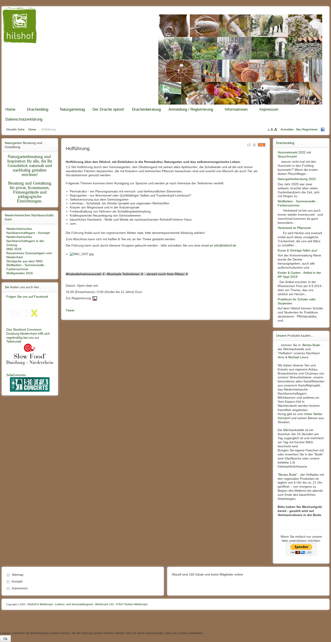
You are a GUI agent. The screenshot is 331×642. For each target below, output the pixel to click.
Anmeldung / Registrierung (190, 109)
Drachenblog (37, 109)
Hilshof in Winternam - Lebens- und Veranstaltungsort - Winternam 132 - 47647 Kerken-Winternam (76, 604)
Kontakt (17, 581)
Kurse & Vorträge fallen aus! (297, 250)
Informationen (236, 109)
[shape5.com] (165, 619)
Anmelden (288, 129)
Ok (5, 638)
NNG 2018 (13, 249)
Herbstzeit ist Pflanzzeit (294, 228)
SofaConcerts (16, 375)
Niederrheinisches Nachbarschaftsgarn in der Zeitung (25, 241)
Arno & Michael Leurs (293, 357)
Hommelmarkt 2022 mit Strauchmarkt (294, 154)
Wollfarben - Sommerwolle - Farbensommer (26, 267)
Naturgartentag (72, 109)
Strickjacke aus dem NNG (24, 261)
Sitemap (17, 574)
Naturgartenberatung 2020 (297, 179)
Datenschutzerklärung (23, 119)
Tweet (70, 310)
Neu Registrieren (307, 129)
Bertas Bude (311, 345)
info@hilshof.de (225, 245)
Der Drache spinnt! (108, 109)
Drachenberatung (146, 109)
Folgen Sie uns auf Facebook (27, 296)
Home (10, 109)
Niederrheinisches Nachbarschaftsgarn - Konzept (28, 231)
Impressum (268, 109)
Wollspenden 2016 (19, 273)
